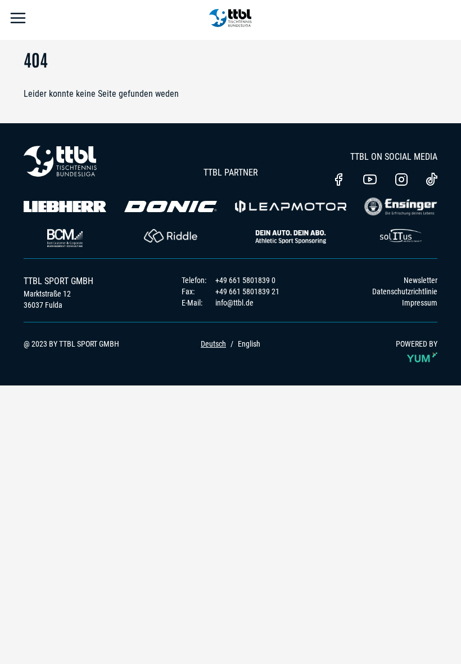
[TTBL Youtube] (370, 181)
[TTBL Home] (230, 20)
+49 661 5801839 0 (245, 280)
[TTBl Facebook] (338, 181)
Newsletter (420, 280)
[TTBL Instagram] (401, 181)
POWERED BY (416, 343)
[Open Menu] (18, 20)
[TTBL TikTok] (431, 181)
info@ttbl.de (234, 302)
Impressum (419, 302)
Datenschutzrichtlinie (404, 291)
